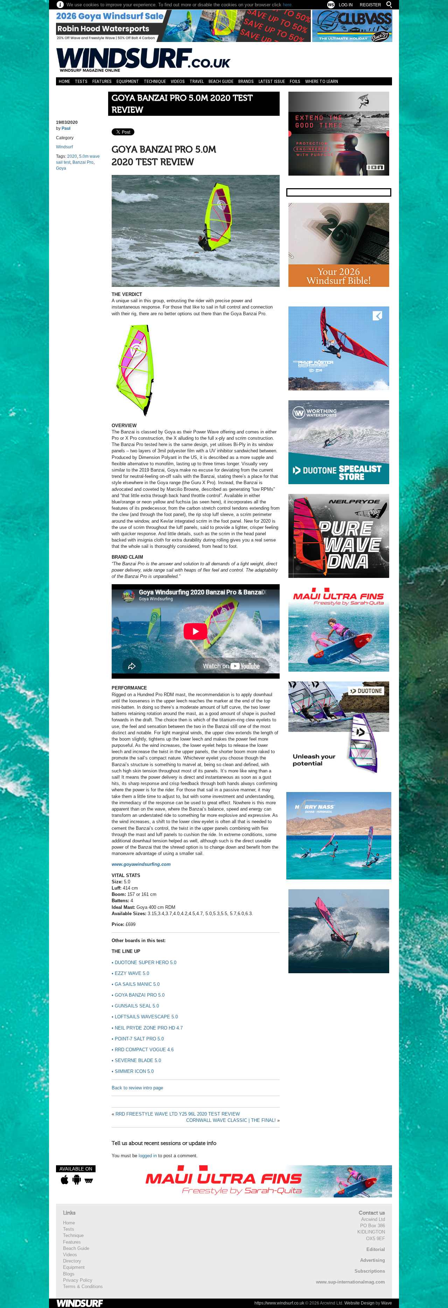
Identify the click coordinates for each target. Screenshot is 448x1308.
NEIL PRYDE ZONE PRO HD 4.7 (147, 1028)
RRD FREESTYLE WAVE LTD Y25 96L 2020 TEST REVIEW (177, 1114)
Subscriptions (370, 1271)
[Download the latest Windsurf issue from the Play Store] (76, 1179)
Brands (246, 81)
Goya (61, 168)
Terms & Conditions (83, 1286)
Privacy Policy (77, 1280)
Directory (72, 1261)
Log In (346, 4)
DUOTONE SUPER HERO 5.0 (144, 962)
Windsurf (64, 146)
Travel (197, 81)
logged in (148, 1155)
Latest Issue (272, 81)
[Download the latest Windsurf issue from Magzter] (88, 1179)
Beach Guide (221, 81)
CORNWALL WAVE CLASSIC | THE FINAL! (231, 1120)
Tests (81, 81)
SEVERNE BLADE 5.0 (136, 1060)
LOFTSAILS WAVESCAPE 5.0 (145, 1016)
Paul (66, 128)
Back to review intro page (137, 1087)
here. (288, 4)
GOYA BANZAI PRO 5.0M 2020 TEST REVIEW (182, 104)
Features (102, 81)
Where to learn (321, 81)
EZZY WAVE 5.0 (130, 973)
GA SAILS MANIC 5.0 (136, 984)
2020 (72, 156)
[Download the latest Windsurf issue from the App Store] (65, 1179)
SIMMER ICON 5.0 (133, 1071)
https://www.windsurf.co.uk (279, 1303)
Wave (386, 1303)
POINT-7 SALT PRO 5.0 (138, 1038)
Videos (178, 81)
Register (370, 4)
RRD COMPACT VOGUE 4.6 (143, 1049)
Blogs (69, 1274)
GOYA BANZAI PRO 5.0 (138, 995)
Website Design (359, 1303)
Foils (295, 81)
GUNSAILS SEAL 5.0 (135, 1006)
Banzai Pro (82, 162)
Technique (155, 81)
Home (64, 81)
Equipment (128, 81)
